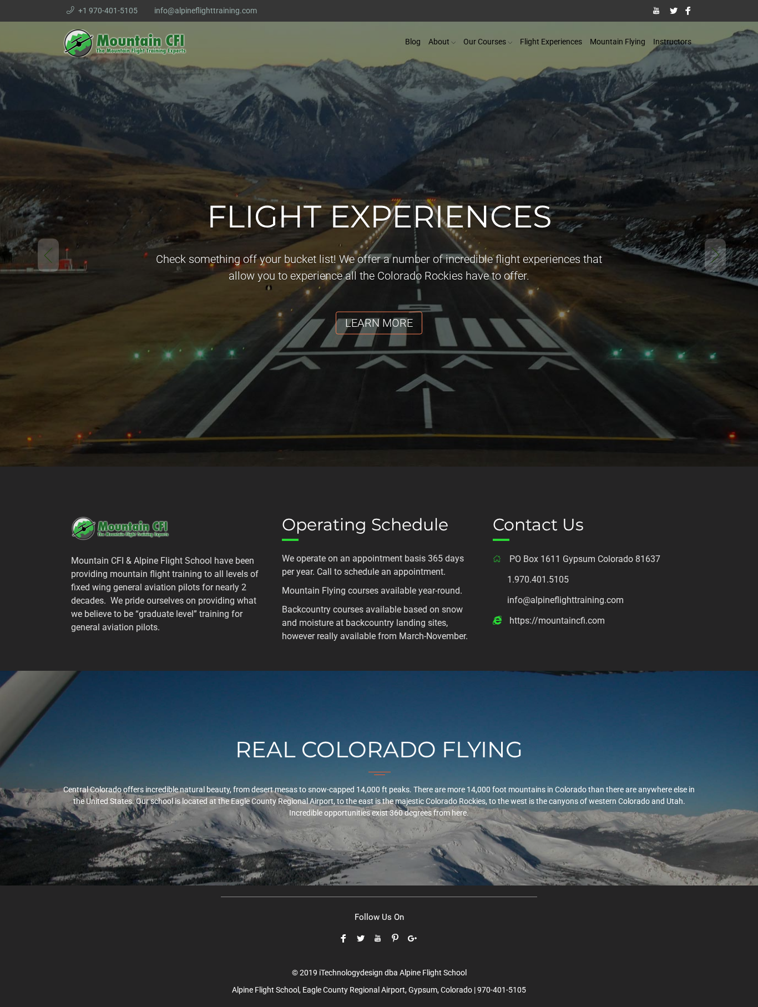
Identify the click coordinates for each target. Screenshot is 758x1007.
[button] (38, 244)
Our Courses (484, 41)
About (438, 41)
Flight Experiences (551, 41)
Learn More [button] (379, 323)
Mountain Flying (617, 41)
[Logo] (121, 527)
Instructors (672, 41)
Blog (413, 41)
